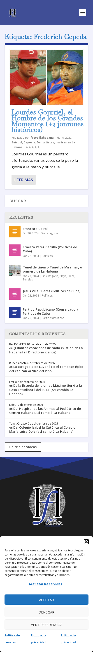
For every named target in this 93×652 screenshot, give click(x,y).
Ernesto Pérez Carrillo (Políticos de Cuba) (50, 249)
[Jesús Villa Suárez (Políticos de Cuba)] (15, 294)
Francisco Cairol (35, 229)
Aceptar (46, 599)
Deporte (29, 142)
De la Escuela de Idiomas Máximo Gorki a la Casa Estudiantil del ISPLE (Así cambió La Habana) (45, 389)
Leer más (23, 179)
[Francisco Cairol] (15, 231)
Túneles (28, 279)
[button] (86, 541)
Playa (63, 276)
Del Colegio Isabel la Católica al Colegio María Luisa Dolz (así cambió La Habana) (42, 429)
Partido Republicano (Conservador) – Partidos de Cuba (51, 311)
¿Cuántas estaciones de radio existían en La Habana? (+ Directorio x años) (46, 350)
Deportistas (45, 142)
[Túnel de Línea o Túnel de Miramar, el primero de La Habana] (15, 270)
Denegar (46, 612)
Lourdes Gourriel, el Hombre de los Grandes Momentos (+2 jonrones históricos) (48, 121)
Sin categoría (49, 233)
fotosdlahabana (42, 138)
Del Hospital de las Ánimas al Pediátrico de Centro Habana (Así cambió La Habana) (45, 410)
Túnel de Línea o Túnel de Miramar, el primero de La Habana (53, 269)
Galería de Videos (23, 447)
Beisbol (17, 142)
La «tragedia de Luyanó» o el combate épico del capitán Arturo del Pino (46, 369)
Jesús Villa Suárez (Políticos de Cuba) (51, 291)
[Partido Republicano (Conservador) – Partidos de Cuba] (15, 312)
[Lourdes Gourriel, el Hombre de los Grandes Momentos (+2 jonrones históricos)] (46, 77)
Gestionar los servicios (45, 584)
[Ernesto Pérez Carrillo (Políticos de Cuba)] (15, 250)
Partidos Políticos (53, 318)
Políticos (47, 256)
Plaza (71, 276)
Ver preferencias (46, 624)
